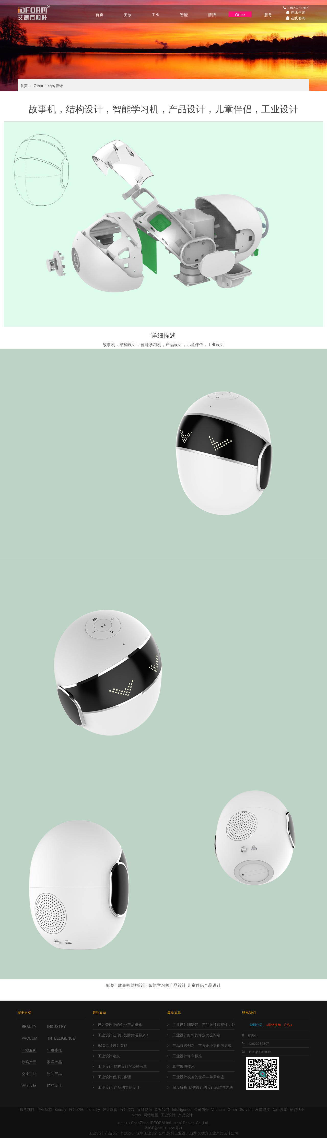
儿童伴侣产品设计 (204, 985)
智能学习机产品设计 (167, 985)
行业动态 (44, 1109)
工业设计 (168, 1114)
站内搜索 (280, 1109)
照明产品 (54, 1073)
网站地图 (151, 1114)
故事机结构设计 (132, 985)
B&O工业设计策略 (113, 1045)
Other (38, 85)
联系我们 (162, 1109)
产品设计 (185, 1114)
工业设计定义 (109, 1055)
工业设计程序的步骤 (114, 1076)
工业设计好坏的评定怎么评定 (196, 1034)
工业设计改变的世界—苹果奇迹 (198, 1076)
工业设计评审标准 (187, 1055)
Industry (56, 1026)
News (136, 1114)
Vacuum (30, 1038)
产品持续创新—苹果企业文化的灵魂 (201, 1045)
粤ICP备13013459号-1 (164, 1127)
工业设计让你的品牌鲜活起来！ (123, 1034)
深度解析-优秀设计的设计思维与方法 (202, 1087)
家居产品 (54, 1061)
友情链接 (262, 1109)
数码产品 (29, 1061)
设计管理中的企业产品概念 (120, 1024)
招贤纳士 (297, 1109)
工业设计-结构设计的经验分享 (122, 1066)
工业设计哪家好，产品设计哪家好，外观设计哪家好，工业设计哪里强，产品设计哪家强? (203, 1024)
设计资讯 (76, 1109)
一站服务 (29, 1049)
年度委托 (54, 1049)
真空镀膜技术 (183, 1066)
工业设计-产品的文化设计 (119, 1087)
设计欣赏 (110, 1109)
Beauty (29, 1026)
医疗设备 (29, 1085)
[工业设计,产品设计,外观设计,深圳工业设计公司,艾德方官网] (34, 14)
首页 (24, 85)
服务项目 (27, 1109)
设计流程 (127, 1109)
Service (246, 1109)
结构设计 (55, 85)
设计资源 (144, 1109)
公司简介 (201, 1109)
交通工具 (29, 1073)
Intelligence (61, 1038)
